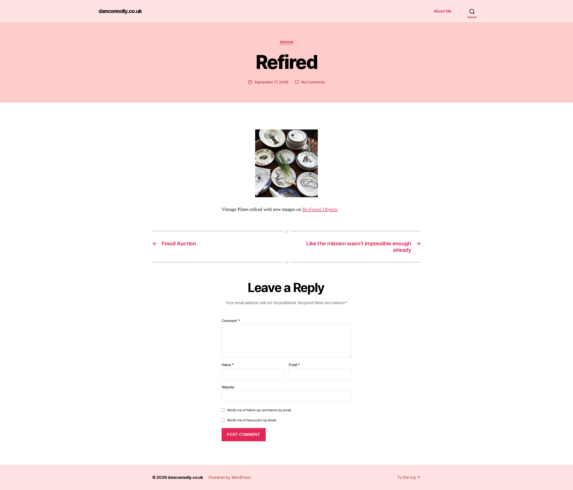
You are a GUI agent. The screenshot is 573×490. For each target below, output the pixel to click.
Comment (231, 321)
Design (286, 42)
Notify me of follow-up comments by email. (259, 410)
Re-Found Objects (319, 209)
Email (294, 365)
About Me (442, 11)
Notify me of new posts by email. (251, 420)
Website (228, 387)
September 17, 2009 (271, 82)
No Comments (313, 82)
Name (228, 365)
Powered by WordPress (229, 477)
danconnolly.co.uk (120, 11)
